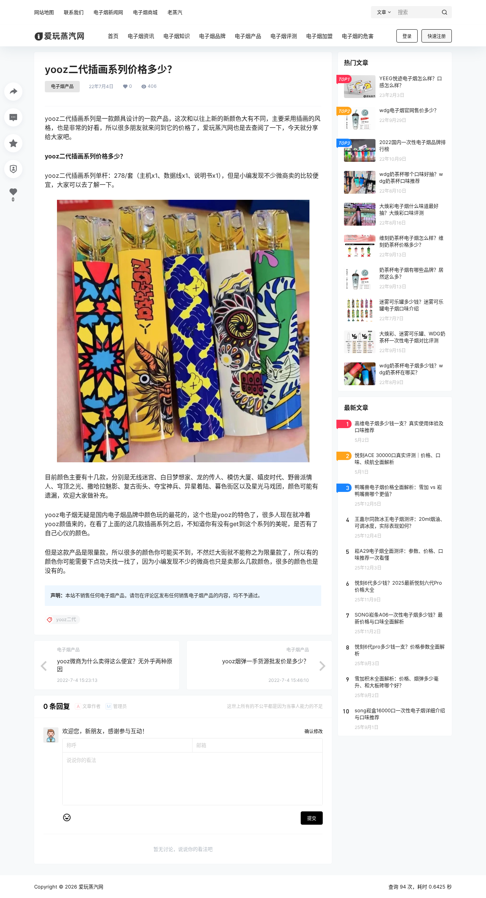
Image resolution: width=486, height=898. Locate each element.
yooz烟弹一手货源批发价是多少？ (265, 661)
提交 (311, 818)
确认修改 (314, 731)
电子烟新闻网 (108, 12)
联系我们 (74, 12)
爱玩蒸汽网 (90, 887)
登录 (407, 36)
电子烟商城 (145, 12)
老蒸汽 (174, 12)
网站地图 (44, 12)
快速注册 (437, 36)
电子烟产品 (62, 86)
